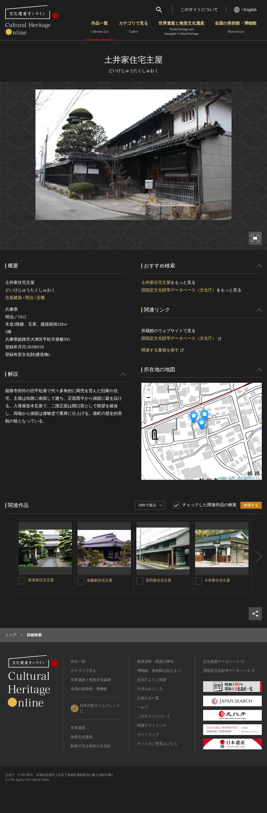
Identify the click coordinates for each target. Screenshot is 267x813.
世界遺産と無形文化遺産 (181, 28)
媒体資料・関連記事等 (155, 661)
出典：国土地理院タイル (244, 477)
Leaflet (222, 477)
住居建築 (13, 297)
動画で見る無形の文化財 (91, 746)
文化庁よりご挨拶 (151, 680)
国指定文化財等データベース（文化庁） (178, 290)
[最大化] (148, 409)
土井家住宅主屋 (156, 282)
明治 (29, 297)
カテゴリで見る (133, 27)
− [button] (148, 397)
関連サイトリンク (151, 725)
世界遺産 (78, 728)
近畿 (41, 297)
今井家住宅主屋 (217, 580)
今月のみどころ (150, 689)
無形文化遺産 (82, 737)
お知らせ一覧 (148, 698)
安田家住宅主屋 (158, 580)
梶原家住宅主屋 (41, 580)
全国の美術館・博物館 (236, 27)
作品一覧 (99, 27)
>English (249, 9)
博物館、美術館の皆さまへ (159, 671)
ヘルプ (142, 707)
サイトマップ (148, 735)
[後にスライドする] (256, 556)
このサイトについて (199, 9)
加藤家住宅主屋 (99, 580)
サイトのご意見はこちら (157, 744)
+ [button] (148, 389)
